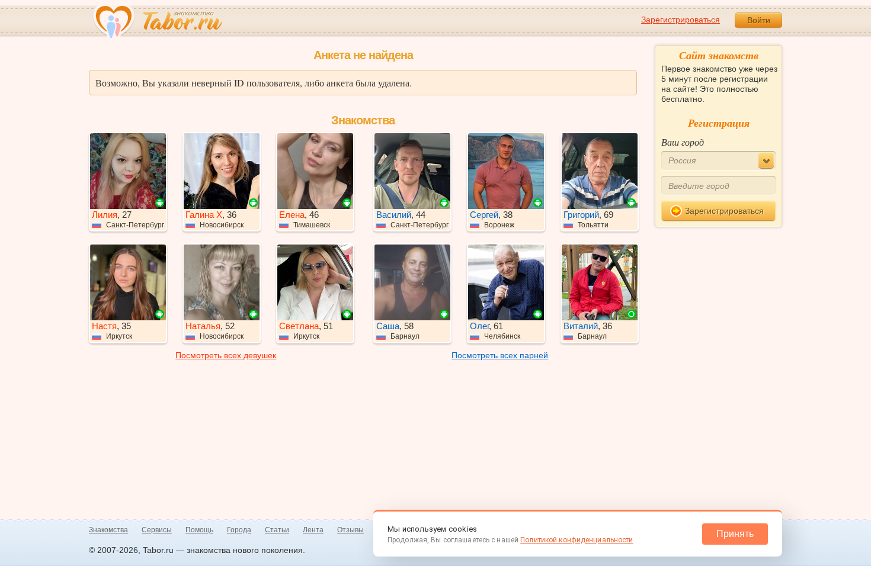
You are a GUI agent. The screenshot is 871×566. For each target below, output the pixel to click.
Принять (735, 534)
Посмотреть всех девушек (225, 355)
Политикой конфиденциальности (576, 540)
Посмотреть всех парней (499, 355)
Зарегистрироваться (680, 19)
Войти (758, 20)
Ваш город (682, 142)
